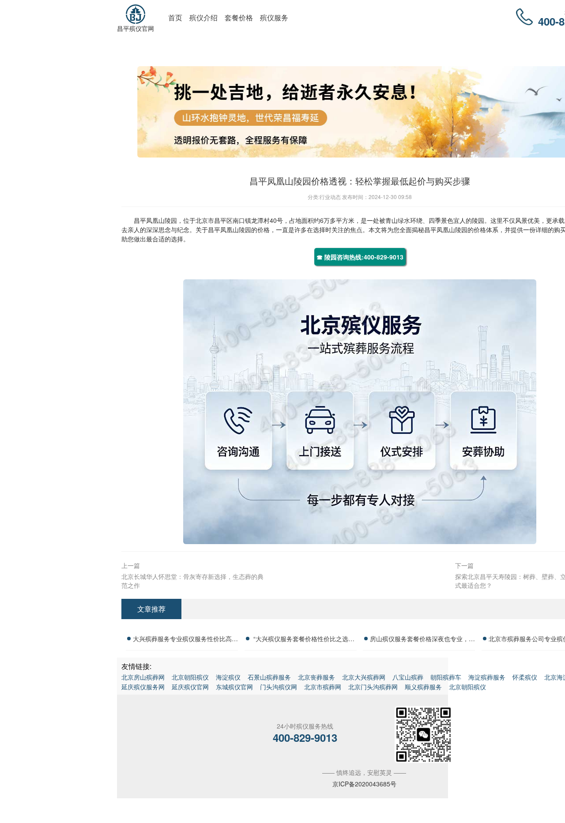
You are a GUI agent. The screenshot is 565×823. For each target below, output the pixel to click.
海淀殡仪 (228, 677)
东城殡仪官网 (234, 686)
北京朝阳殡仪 (190, 677)
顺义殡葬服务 (423, 686)
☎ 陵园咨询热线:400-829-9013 (359, 256)
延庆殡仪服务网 (143, 686)
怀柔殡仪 (524, 677)
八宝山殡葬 (407, 677)
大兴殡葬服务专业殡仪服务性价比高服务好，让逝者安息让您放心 (185, 640)
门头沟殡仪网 (278, 686)
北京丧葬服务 (316, 677)
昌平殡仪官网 (135, 28)
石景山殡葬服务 (269, 677)
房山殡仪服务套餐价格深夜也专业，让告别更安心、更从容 (422, 640)
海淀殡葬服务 (486, 677)
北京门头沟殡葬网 (373, 686)
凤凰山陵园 (161, 220)
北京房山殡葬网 (143, 677)
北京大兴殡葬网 (363, 677)
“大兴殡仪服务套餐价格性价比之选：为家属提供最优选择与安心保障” (303, 640)
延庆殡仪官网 (190, 686)
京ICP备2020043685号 (364, 783)
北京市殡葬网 (322, 686)
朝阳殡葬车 (445, 677)
